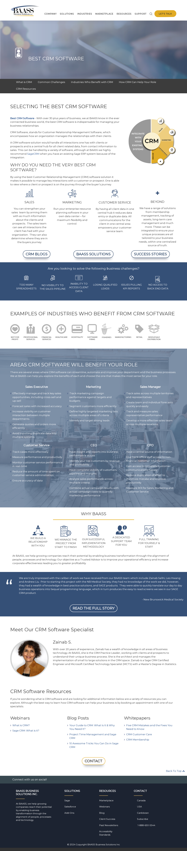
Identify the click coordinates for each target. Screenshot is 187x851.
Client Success (107, 819)
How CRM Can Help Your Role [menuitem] (137, 82)
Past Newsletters (108, 825)
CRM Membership (137, 739)
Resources (124, 14)
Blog (101, 812)
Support (140, 14)
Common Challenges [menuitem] (51, 82)
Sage (67, 800)
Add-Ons (69, 812)
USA (139, 806)
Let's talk (165, 13)
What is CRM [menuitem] (24, 82)
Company (50, 14)
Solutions (67, 14)
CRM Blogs (36, 254)
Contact (93, 761)
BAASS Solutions (93, 254)
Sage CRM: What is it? (25, 730)
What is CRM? (21, 725)
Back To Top (174, 771)
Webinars (104, 806)
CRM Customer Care (139, 734)
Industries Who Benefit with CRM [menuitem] (92, 82)
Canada (141, 800)
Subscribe (142, 819)
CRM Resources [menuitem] (26, 88)
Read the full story (94, 608)
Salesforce (70, 806)
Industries (84, 14)
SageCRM (33, 153)
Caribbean (143, 812)
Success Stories (150, 254)
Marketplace (104, 14)
